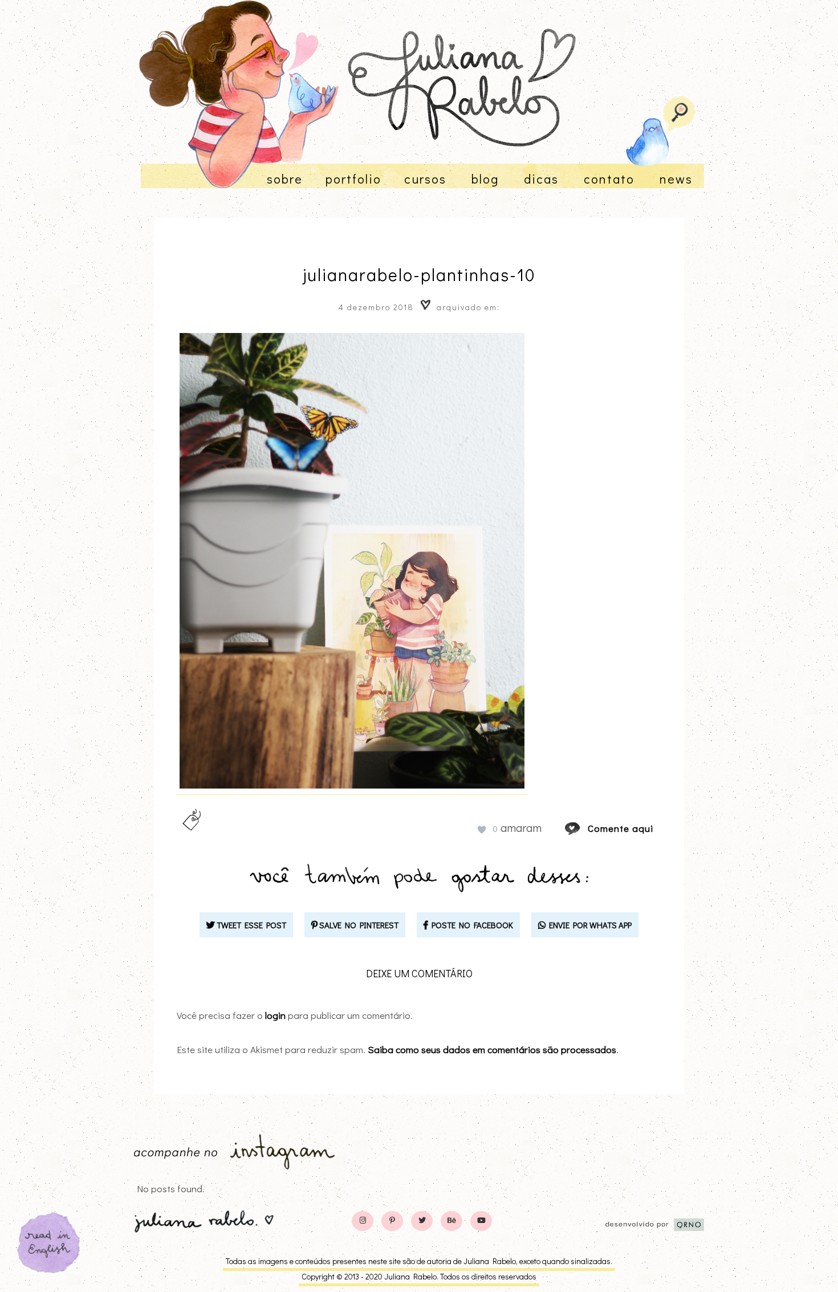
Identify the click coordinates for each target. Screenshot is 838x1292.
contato (609, 178)
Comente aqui (620, 828)
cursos (425, 178)
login (275, 1015)
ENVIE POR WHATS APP (589, 925)
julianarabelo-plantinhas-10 (419, 274)
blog (485, 178)
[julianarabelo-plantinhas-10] (583, 828)
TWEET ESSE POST (250, 925)
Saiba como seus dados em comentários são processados (492, 1049)
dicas (541, 178)
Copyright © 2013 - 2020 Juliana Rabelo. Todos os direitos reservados (419, 1276)
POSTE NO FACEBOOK (470, 925)
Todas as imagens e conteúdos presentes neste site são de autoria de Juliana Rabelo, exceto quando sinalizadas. (419, 1261)
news (676, 178)
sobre (285, 178)
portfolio (353, 178)
